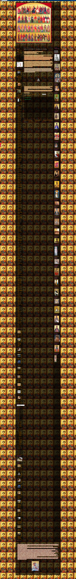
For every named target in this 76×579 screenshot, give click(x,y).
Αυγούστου (20, 428)
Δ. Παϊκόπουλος (20, 231)
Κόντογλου (19, 261)
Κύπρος (19, 265)
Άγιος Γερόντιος (20, 171)
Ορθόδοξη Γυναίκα (19, 82)
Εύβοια (18, 251)
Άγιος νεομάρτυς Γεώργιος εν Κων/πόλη (20, 213)
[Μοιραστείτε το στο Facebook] (44, 94)
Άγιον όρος (19, 170)
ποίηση (18, 306)
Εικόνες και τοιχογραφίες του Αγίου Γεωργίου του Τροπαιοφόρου (20, 240)
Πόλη (18, 307)
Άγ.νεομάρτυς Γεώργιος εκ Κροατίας (19, 138)
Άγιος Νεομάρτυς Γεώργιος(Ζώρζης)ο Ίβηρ (20, 218)
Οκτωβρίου (20, 425)
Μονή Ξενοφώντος (20, 276)
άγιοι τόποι (19, 169)
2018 (18, 419)
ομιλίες (18, 278)
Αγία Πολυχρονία (20, 167)
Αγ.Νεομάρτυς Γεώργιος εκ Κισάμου (19, 135)
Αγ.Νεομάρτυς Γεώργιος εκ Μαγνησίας (19, 143)
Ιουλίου (20, 429)
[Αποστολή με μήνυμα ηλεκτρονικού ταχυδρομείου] (42, 94)
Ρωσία (18, 309)
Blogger (41, 572)
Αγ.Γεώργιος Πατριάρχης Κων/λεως (20, 129)
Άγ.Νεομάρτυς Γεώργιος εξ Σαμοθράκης (19, 149)
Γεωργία (19, 228)
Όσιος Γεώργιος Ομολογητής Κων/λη (20, 291)
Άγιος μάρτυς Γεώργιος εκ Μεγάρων (19, 210)
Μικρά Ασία (19, 270)
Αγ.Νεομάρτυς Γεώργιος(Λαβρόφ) (20, 157)
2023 (18, 413)
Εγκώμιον (19, 233)
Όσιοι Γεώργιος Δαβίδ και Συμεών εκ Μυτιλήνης (20, 280)
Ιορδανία (19, 260)
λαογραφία (19, 266)
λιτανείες (19, 268)
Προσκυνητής (19, 89)
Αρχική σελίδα (38, 120)
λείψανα (19, 267)
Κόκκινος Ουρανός (19, 98)
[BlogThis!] (43, 94)
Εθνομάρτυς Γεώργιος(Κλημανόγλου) (20, 237)
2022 (18, 414)
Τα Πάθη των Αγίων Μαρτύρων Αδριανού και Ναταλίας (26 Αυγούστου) (20, 79)
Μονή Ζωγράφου (20, 274)
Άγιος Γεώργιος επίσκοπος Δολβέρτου (20, 179)
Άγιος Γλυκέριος (20, 207)
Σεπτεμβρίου (20, 426)
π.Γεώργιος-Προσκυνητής (20, 52)
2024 (18, 412)
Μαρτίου (20, 448)
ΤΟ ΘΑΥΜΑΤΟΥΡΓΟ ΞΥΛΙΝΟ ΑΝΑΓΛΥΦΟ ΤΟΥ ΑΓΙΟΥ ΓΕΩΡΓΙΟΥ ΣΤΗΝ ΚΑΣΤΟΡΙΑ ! (20, 342)
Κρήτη (18, 262)
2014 (18, 451)
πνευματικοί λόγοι (20, 304)
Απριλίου (20, 447)
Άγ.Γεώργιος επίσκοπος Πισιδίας (19, 115)
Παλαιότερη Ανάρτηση (48, 120)
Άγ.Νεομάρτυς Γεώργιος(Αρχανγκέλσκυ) (20, 154)
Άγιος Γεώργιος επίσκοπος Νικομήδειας (20, 182)
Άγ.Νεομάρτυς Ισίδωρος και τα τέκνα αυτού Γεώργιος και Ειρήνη (20, 160)
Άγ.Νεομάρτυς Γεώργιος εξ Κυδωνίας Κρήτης (20, 146)
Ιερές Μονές (29, 95)
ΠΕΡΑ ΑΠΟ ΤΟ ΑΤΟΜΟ (20, 50)
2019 (18, 418)
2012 (18, 453)
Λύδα (18, 269)
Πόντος (18, 308)
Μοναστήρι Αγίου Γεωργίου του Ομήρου (20, 273)
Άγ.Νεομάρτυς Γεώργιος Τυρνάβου (19, 152)
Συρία (18, 312)
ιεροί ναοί (19, 256)
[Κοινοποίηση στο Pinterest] (45, 94)
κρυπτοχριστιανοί (20, 263)
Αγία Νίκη (19, 166)
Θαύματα (19, 252)
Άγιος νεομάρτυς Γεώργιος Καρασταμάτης (20, 215)
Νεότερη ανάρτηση (28, 120)
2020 (18, 417)
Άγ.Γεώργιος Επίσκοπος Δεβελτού (19, 113)
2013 (18, 452)
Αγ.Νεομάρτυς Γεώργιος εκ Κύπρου (19, 141)
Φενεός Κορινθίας (20, 319)
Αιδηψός (19, 219)
